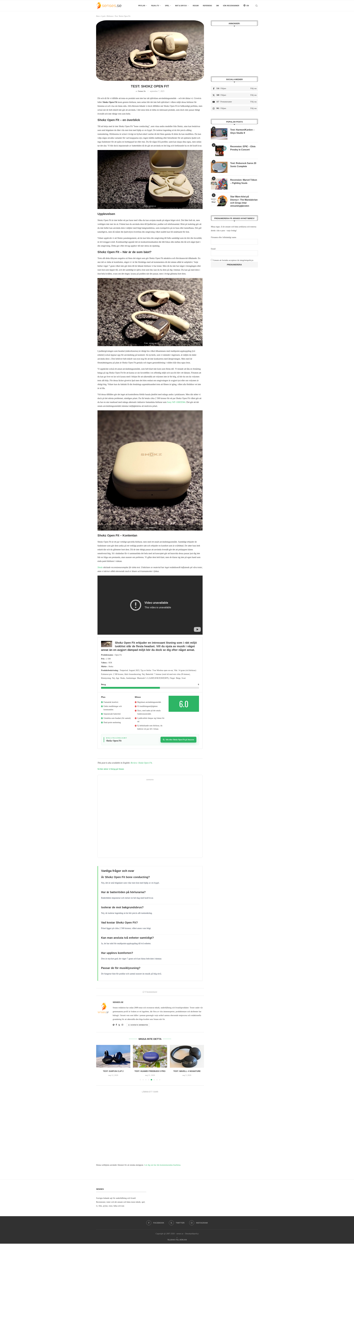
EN (247, 6)
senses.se (142, 91)
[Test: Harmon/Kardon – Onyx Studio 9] (219, 133)
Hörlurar (110, 16)
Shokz (100, 567)
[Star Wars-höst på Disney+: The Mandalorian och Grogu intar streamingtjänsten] (219, 200)
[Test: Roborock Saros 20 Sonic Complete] (219, 167)
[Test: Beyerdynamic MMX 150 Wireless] (187, 1056)
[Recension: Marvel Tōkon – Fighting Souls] (219, 184)
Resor (196, 6)
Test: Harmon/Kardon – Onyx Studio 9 (242, 131)
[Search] (256, 5)
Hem (98, 16)
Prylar (141, 6)
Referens (207, 6)
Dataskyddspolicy (192, 1236)
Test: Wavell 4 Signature (150, 1071)
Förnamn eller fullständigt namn (223, 237)
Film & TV (155, 6)
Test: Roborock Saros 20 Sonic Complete (243, 164)
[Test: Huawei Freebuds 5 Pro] (113, 1056)
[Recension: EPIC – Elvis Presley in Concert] (219, 150)
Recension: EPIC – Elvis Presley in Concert (243, 148)
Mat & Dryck (181, 6)
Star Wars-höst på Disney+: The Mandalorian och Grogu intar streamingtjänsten (244, 201)
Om (217, 6)
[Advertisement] (150, 819)
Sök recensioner (231, 6)
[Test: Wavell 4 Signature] (150, 1056)
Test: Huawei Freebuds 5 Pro (113, 1071)
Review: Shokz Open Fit (141, 763)
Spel (167, 6)
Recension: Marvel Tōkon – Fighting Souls (243, 181)
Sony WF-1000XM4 (176, 402)
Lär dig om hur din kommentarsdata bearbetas (162, 1168)
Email (213, 249)
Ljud (103, 16)
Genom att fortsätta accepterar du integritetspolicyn (233, 260)
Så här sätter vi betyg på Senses (110, 769)
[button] (99, 1064)
